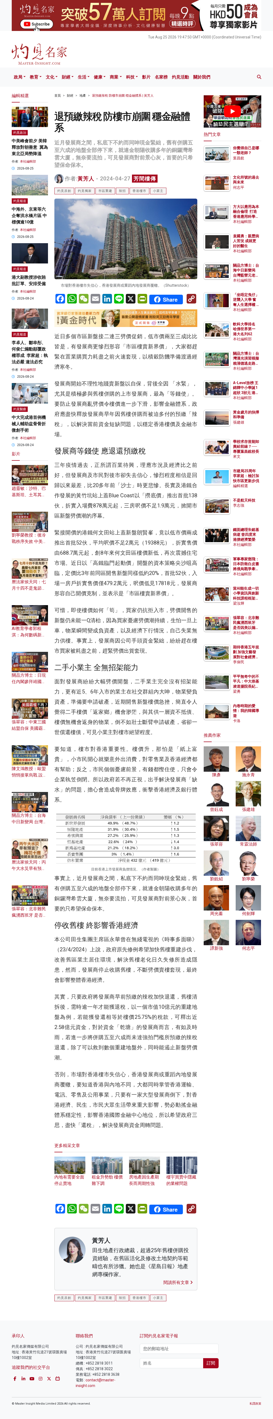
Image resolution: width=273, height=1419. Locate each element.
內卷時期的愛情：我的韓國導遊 (246, 711)
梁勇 (236, 691)
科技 (130, 77)
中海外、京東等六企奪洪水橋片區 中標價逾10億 (29, 215)
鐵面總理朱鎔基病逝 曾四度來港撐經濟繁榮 (246, 534)
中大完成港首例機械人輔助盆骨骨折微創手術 (29, 424)
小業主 (158, 191)
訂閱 (211, 1363)
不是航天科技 (244, 500)
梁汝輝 (238, 603)
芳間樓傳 (145, 178)
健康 (98, 77)
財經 (66, 77)
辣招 (122, 191)
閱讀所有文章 (176, 1282)
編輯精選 (240, 486)
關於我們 (201, 77)
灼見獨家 (85, 191)
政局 (18, 77)
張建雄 (238, 422)
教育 (34, 77)
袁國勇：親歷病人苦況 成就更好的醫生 (246, 241)
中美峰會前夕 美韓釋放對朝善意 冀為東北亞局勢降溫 (30, 147)
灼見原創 (64, 191)
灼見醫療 (19, 409)
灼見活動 (180, 77)
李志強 (238, 505)
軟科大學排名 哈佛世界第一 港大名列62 (244, 329)
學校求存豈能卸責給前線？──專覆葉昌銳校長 (246, 446)
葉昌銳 (238, 158)
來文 (236, 456)
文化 (50, 77)
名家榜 (161, 77)
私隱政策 (255, 1403)
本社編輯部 (28, 161)
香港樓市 (139, 191)
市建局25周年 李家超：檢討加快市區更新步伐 (246, 476)
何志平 (238, 187)
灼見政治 (19, 133)
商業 (114, 77)
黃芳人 (86, 178)
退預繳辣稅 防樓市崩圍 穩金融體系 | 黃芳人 (123, 95)
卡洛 (236, 721)
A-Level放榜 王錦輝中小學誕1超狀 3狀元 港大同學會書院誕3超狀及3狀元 (246, 392)
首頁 (57, 95)
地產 (82, 95)
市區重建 (105, 191)
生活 (82, 77)
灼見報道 (19, 201)
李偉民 (238, 662)
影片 (146, 77)
